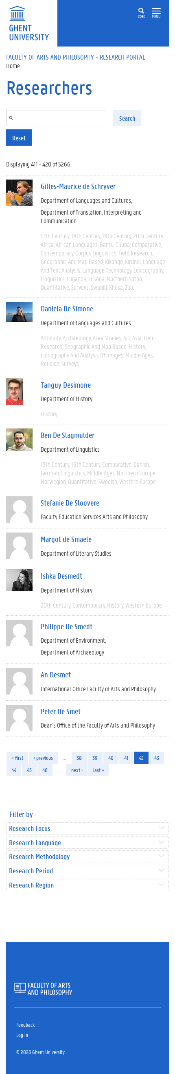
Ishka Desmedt (61, 576)
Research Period (31, 871)
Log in (22, 1034)
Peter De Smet (61, 711)
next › (77, 769)
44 (13, 769)
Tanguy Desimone (66, 385)
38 (79, 757)
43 (156, 757)
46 (45, 769)
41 (126, 757)
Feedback (25, 1024)
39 (95, 757)
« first (17, 757)
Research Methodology (39, 857)
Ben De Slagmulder (67, 435)
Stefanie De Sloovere (70, 503)
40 (111, 757)
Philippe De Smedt (66, 626)
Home (13, 65)
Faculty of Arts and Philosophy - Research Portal (75, 56)
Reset (19, 137)
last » (98, 769)
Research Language (35, 843)
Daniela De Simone (67, 308)
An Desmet (56, 674)
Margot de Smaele (66, 539)
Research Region (31, 885)
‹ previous (43, 757)
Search (127, 118)
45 (29, 769)
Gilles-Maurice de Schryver (78, 186)
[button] (156, 11)
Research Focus (29, 828)
